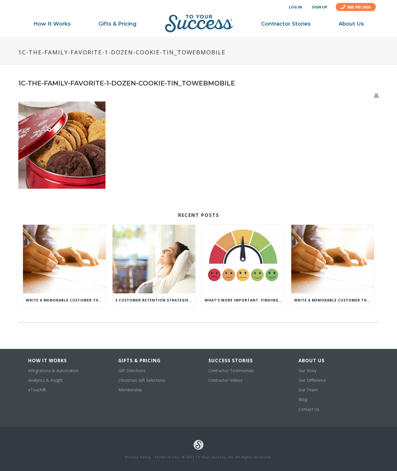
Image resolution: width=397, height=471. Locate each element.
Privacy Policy (138, 457)
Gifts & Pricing (118, 24)
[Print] (376, 95)
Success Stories (230, 360)
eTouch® (37, 389)
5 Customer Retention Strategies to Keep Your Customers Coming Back (155, 300)
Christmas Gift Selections (141, 380)
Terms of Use (166, 457)
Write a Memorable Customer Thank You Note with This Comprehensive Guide (66, 300)
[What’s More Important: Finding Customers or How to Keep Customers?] (243, 259)
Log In (295, 7)
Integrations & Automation (53, 370)
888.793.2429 (358, 7)
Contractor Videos (225, 380)
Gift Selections (131, 370)
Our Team (308, 389)
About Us (351, 24)
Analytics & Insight (45, 380)
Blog (302, 399)
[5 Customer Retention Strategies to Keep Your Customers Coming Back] (154, 259)
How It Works (52, 24)
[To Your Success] (199, 23)
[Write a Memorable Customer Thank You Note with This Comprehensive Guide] (64, 259)
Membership (130, 389)
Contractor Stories (286, 24)
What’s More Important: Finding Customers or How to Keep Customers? (245, 300)
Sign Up (319, 7)
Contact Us (308, 409)
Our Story (307, 370)
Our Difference (312, 380)
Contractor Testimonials (231, 370)
